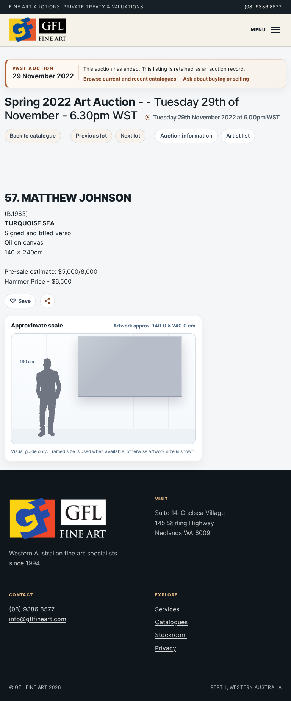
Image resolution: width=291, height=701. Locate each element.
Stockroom (171, 635)
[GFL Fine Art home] (38, 30)
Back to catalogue (33, 135)
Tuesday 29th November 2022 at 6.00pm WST (216, 117)
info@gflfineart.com (37, 619)
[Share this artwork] (47, 301)
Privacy (165, 648)
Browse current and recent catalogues (129, 79)
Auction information (186, 135)
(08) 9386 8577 (263, 6)
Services (167, 609)
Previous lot (91, 135)
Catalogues (171, 622)
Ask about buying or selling (216, 79)
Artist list (238, 135)
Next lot (130, 135)
